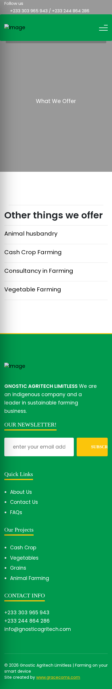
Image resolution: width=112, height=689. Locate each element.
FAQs (16, 512)
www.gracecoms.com (58, 677)
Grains (18, 567)
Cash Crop (23, 547)
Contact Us (24, 502)
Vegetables (24, 557)
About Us (21, 492)
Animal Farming (29, 578)
